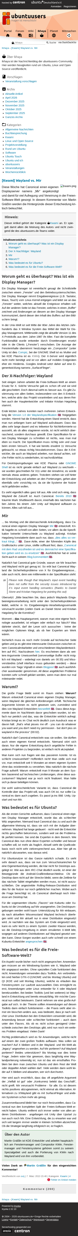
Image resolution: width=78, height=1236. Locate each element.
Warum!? (14, 259)
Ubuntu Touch (13, 156)
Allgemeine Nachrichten (19, 129)
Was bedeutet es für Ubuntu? (26, 263)
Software (10, 152)
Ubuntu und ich (14, 160)
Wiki (31, 31)
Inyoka (17, 1206)
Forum (20, 31)
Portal (8, 31)
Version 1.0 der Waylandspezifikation (34, 415)
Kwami (9, 137)
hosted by (7, 2)
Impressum (39, 1219)
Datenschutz (25, 1219)
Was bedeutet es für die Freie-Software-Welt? (35, 267)
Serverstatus (52, 1219)
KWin (35, 356)
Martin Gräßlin (36, 1165)
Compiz (22, 352)
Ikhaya (42, 31)
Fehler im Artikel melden (63, 1179)
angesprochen (34, 941)
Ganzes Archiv (14, 117)
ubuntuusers (12, 164)
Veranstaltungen (14, 168)
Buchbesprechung (16, 133)
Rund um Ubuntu (15, 149)
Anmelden (56, 6)
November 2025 (14, 105)
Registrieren (70, 6)
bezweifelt (44, 709)
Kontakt (14, 1219)
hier (37, 651)
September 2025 (15, 113)
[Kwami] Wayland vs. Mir (24, 48)
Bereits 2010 (63, 496)
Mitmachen (69, 31)
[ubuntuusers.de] (24, 19)
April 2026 (11, 97)
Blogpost (48, 667)
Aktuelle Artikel (14, 94)
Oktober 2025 (13, 109)
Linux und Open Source (19, 141)
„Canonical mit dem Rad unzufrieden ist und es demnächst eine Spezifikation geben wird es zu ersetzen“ (39, 549)
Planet (54, 31)
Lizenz (5, 1219)
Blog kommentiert (37, 557)
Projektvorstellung (15, 145)
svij (22, 1176)
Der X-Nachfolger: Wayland (25, 251)
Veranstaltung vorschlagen (21, 81)
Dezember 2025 (14, 101)
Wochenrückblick (15, 172)
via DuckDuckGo (67, 42)
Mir (10, 255)
